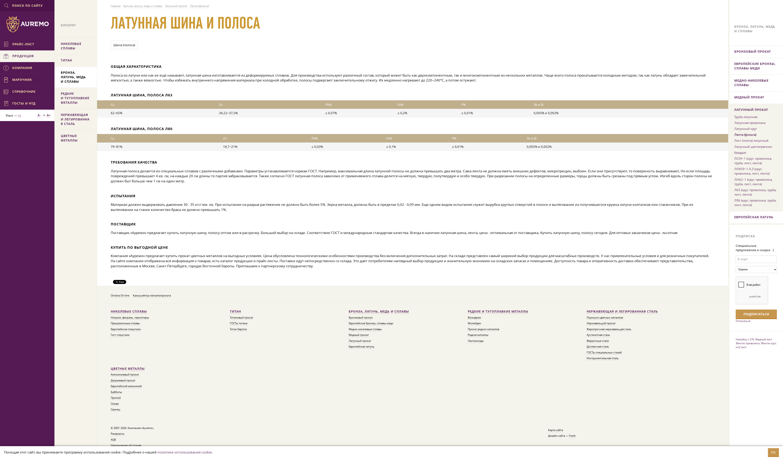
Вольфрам (474, 317)
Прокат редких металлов (483, 329)
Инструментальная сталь (603, 358)
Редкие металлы (478, 335)
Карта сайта (555, 430)
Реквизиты (117, 434)
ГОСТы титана (238, 323)
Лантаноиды (476, 341)
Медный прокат (359, 335)
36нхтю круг (768, 343)
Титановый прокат (241, 317)
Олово (115, 404)
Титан (235, 311)
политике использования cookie (184, 452)
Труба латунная (745, 117)
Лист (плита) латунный (751, 140)
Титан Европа (238, 329)
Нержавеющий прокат (601, 323)
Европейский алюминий (126, 386)
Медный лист (763, 339)
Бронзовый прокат (361, 317)
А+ (49, 115)
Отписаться (743, 321)
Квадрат (740, 152)
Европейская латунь (361, 346)
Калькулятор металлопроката (152, 295)
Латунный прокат (360, 341)
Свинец (115, 409)
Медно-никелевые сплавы (365, 329)
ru (19, 115)
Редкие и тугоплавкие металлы (498, 311)
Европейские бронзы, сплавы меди (371, 323)
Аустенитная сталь (598, 335)
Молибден (474, 323)
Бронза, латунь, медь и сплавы (379, 311)
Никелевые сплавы (129, 311)
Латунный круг (745, 129)
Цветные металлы (128, 369)
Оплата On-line (120, 295)
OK (773, 452)
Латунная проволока (749, 123)
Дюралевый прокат (123, 380)
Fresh (572, 436)
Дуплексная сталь (598, 346)
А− (39, 115)
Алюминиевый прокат (125, 374)
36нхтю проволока (748, 343)
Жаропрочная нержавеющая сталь (609, 329)
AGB (113, 439)
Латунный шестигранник (753, 147)
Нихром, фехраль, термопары (130, 317)
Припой (116, 398)
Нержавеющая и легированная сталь (622, 311)
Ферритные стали (598, 341)
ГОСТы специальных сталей (604, 352)
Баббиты (116, 392)
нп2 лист (741, 347)
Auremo (27, 24)
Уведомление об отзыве (126, 445)
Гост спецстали (120, 335)
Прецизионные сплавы (125, 323)
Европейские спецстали (126, 329)
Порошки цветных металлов (605, 317)
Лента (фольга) (745, 135)
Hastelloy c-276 (745, 339)
